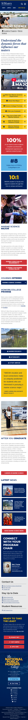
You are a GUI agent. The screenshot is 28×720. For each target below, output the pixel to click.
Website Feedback (14, 718)
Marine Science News (8, 599)
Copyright (16, 709)
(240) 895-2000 (14, 676)
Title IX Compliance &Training (14, 710)
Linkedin (14, 697)
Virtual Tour (14, 679)
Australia (23, 306)
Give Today (14, 683)
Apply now (15, 646)
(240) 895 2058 (6, 587)
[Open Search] (21, 4)
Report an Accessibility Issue (8, 712)
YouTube (14, 695)
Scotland (5, 307)
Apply (9, 8)
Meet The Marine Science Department (12, 586)
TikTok (15, 699)
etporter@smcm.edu (17, 571)
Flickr (14, 701)
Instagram (14, 692)
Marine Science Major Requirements (14, 262)
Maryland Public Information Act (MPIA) (11, 717)
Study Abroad (15, 363)
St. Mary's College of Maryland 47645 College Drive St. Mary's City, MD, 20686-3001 (14, 673)
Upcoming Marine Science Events (11, 602)
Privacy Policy (22, 709)
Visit (3, 8)
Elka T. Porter (16, 564)
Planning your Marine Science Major (14, 268)
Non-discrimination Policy (20, 712)
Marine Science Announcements (10, 600)
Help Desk (23, 717)
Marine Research (15, 351)
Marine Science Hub (8, 597)
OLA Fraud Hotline (14, 715)
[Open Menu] (25, 4)
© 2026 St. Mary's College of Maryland (14, 707)
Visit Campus (15, 642)
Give (14, 8)
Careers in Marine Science (14, 473)
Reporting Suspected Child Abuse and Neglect (14, 713)
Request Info (15, 637)
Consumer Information (7, 709)
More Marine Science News (14, 531)
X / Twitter (15, 694)
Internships (15, 357)
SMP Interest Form (7, 610)
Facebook (14, 690)
